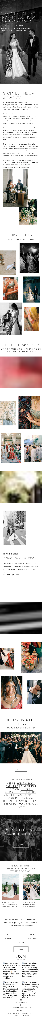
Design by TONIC (27, 1013)
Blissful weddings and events (20, 791)
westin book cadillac (20, 785)
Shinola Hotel (8, 132)
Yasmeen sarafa (27, 805)
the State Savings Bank (29, 155)
